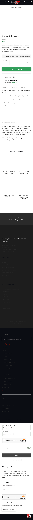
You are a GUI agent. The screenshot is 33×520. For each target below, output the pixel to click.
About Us (5, 420)
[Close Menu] (2, 347)
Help (3, 417)
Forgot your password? (16, 478)
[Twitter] (18, 332)
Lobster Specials (8, 365)
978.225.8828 (13, 269)
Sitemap (5, 296)
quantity (5, 64)
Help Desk (6, 282)
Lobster (24, 91)
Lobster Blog (6, 426)
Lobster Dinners (13, 7)
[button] (29, 510)
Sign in (16, 473)
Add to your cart (16, 73)
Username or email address (11, 443)
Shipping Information (10, 285)
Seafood (5, 390)
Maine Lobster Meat (11, 377)
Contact (5, 280)
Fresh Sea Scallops (11, 396)
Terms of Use (7, 317)
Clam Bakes (6, 309)
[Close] (27, 437)
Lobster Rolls (9, 384)
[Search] (29, 357)
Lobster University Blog (11, 288)
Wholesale (6, 312)
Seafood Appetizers (11, 380)
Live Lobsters (9, 371)
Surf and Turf (7, 405)
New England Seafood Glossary (14, 307)
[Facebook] (14, 333)
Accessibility (7, 293)
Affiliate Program (8, 315)
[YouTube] (22, 333)
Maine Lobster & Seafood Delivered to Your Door (17, 6)
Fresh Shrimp (9, 393)
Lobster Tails (9, 374)
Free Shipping (17, 91)
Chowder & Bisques (9, 402)
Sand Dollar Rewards (10, 290)
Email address (7, 505)
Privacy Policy (7, 320)
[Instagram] (10, 333)
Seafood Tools (9, 399)
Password (6, 449)
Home (5, 6)
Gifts (3, 408)
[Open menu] (2, 2)
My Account (6, 429)
